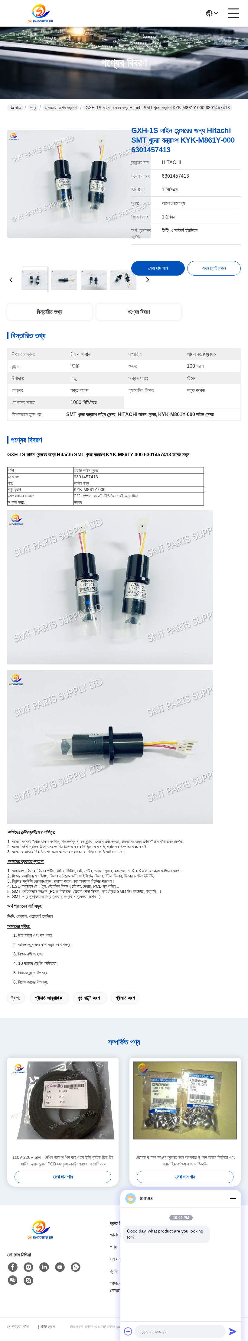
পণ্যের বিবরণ (139, 312)
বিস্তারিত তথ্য (49, 312)
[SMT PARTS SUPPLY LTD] (40, 13)
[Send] (233, 1331)
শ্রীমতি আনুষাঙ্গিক (48, 997)
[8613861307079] (75, 1267)
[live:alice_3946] (28, 1280)
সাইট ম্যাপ (47, 1326)
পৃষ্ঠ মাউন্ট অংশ (89, 997)
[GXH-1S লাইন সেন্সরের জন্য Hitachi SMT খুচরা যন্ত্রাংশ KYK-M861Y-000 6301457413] (79, 190)
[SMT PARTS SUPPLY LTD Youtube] (59, 1267)
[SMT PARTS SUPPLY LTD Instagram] (28, 1267)
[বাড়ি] (40, 1236)
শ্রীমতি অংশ (125, 997)
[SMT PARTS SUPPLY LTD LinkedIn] (44, 1267)
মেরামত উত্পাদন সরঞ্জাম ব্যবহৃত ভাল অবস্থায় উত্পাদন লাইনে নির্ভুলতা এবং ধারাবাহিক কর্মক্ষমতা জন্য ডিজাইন (185, 1160)
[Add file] (128, 1331)
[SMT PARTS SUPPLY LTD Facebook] (12, 1267)
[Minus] (233, 1198)
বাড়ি (18, 107)
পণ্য (33, 107)
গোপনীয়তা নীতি (18, 1326)
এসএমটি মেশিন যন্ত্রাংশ (61, 107)
